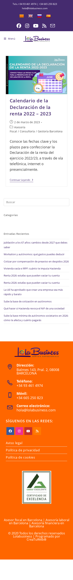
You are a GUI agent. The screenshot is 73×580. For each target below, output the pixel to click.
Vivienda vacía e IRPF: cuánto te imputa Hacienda (32, 268)
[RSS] (37, 431)
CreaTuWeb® (36, 539)
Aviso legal (14, 443)
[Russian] (39, 16)
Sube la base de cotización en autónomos (28, 301)
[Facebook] (10, 431)
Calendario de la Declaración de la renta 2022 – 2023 (30, 107)
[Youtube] (28, 431)
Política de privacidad (23, 450)
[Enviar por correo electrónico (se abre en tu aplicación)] (51, 25)
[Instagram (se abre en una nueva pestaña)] (27, 25)
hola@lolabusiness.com (36, 410)
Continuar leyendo (21, 180)
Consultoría (27, 131)
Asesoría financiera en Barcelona (46, 524)
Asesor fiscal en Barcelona (23, 520)
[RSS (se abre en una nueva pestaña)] (44, 25)
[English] (30, 16)
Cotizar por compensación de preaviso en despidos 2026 (36, 261)
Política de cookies (20, 457)
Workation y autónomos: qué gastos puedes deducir (34, 254)
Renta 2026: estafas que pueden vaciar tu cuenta (32, 275)
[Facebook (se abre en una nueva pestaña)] (19, 25)
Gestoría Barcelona (50, 131)
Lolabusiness (22, 536)
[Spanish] (48, 16)
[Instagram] (19, 431)
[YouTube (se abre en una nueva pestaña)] (35, 25)
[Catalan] (21, 16)
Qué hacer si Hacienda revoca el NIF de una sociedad (34, 308)
